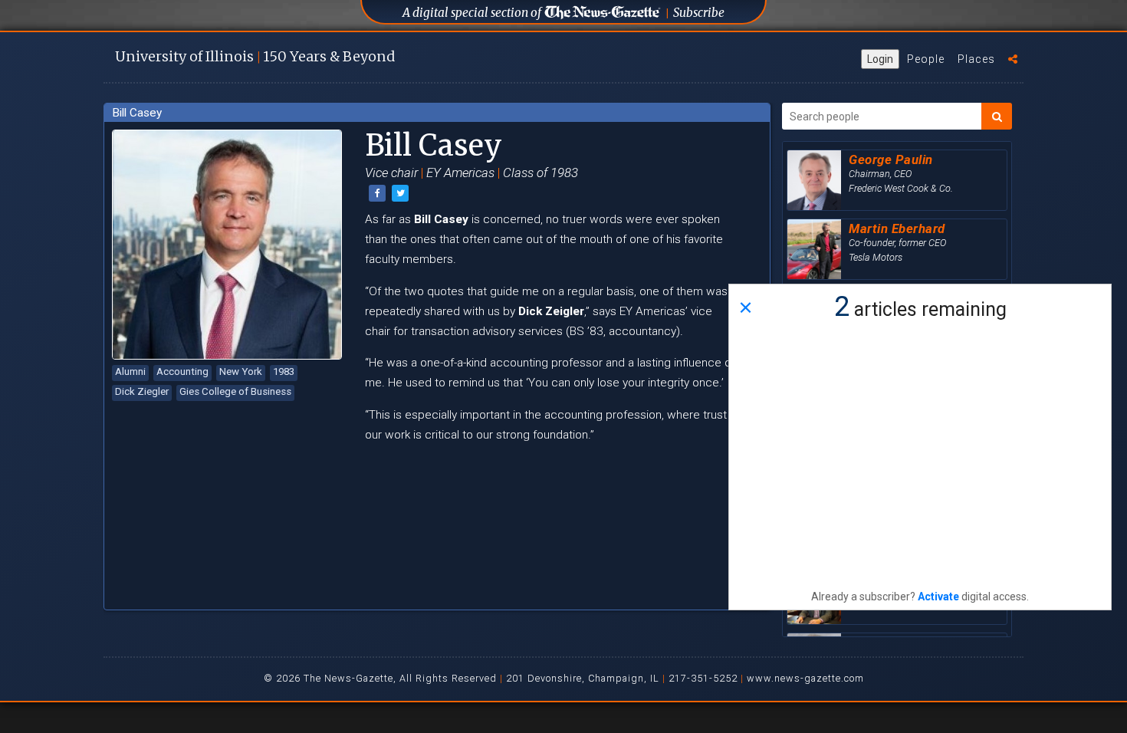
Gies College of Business (235, 391)
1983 (283, 371)
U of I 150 (255, 56)
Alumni (130, 371)
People (926, 59)
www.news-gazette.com (805, 678)
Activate (938, 596)
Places (976, 59)
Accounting (182, 371)
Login (880, 59)
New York (240, 371)
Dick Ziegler (142, 391)
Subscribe (698, 12)
